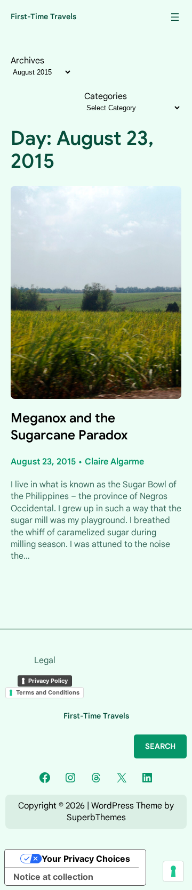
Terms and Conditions (47, 692)
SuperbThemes (96, 817)
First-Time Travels (43, 16)
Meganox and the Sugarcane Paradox (69, 426)
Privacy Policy (48, 680)
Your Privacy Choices (86, 858)
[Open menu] (175, 17)
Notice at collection (53, 876)
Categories (105, 96)
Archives (27, 60)
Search (160, 746)
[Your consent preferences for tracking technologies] (173, 871)
